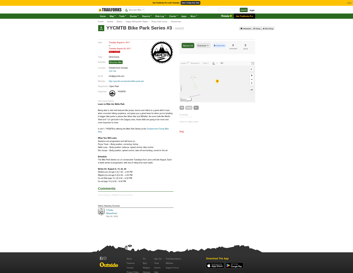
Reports (146, 16)
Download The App (217, 258)
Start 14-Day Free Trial (190, 3)
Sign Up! (158, 258)
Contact (130, 267)
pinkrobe (185, 114)
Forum (172, 267)
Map (112, 16)
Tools (156, 263)
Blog (145, 263)
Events (172, 16)
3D (251, 89)
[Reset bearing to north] (252, 83)
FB (182, 107)
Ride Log (159, 16)
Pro (144, 258)
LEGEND (181, 88)
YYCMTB (121, 91)
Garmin (157, 267)
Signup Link (188, 45)
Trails (122, 16)
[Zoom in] (252, 75)
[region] (217, 81)
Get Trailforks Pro (244, 16)
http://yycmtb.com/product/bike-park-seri (126, 81)
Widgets (146, 267)
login (252, 10)
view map (112, 71)
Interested (246, 28)
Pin (196, 107)
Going (257, 28)
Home (103, 16)
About (129, 258)
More (193, 16)
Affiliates (169, 263)
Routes (133, 16)
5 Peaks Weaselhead (112, 213)
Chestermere (114, 67)
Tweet (188, 107)
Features (131, 263)
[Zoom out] (252, 79)
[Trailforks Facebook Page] (101, 258)
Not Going (268, 28)
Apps (183, 16)
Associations (173, 258)
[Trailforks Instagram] (104, 258)
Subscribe (220, 45)
